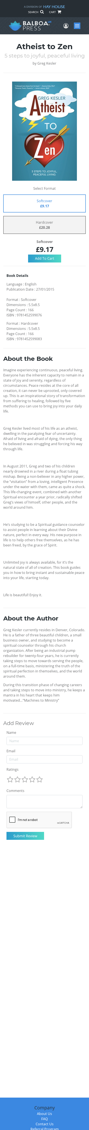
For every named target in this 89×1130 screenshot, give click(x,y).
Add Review (18, 723)
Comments (15, 790)
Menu (78, 26)
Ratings (12, 769)
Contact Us (45, 1124)
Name (11, 732)
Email (10, 751)
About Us (44, 1113)
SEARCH (33, 12)
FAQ (44, 1118)
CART (52, 12)
